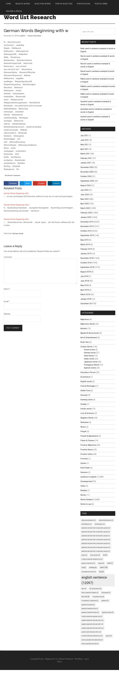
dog (101, 571)
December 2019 (87, 222)
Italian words (89, 359)
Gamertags (106, 592)
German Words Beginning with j (16, 219)
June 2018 (84, 281)
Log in (86, 659)
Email (6, 301)
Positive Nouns (86, 449)
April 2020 (84, 204)
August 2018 (85, 272)
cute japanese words (89, 571)
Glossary (84, 395)
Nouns (83, 427)
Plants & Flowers (87, 440)
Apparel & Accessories (89, 333)
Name (7, 289)
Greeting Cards (86, 400)
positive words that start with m (91, 632)
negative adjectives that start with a (92, 620)
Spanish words (90, 368)
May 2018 (84, 285)
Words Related (86, 499)
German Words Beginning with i (16, 193)
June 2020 (84, 194)
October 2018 (86, 263)
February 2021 (86, 158)
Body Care (84, 342)
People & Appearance (89, 436)
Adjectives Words (87, 324)
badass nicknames (88, 563)
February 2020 (86, 213)
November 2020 (87, 172)
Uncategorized (86, 481)
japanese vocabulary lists (90, 608)
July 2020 (84, 190)
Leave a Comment (34, 36)
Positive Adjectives (88, 445)
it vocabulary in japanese (90, 600)
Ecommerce (85, 377)
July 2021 (84, 135)
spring (109, 636)
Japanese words (91, 362)
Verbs (82, 486)
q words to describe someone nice (92, 636)
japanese (105, 600)
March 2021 (85, 154)
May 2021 (84, 144)
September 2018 (87, 267)
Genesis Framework (65, 659)
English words (86, 381)
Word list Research (30, 17)
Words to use (85, 504)
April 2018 (84, 290)
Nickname (84, 422)
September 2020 (87, 181)
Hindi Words (89, 356)
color (103, 567)
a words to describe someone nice (92, 559)
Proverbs (84, 459)
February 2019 (86, 249)
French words (89, 350)
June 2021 (84, 140)
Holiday (83, 404)
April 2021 (84, 149)
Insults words (86, 409)
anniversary (95, 555)
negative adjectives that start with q (92, 628)
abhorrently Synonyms (106, 520)
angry (84, 555)
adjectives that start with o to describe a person (96, 543)
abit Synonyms (100, 524)
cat (84, 567)
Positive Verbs (86, 454)
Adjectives (84, 319)
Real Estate (85, 468)
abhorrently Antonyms (89, 520)
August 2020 (85, 185)
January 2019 (85, 253)
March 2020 (85, 208)
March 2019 (85, 244)
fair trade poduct (95, 588)
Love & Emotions (87, 413)
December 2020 (87, 167)
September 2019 (87, 235)
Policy (59, 662)
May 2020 (84, 199)
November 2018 (87, 258)
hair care (85, 596)
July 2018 (84, 276)
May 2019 (84, 240)
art (105, 555)
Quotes (83, 463)
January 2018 (85, 299)
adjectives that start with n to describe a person (96, 539)
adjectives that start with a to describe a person (96, 528)
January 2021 (85, 163)
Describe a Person (88, 372)
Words (83, 495)
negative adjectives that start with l (92, 624)
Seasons (84, 472)
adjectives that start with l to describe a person (96, 536)
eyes (84, 588)
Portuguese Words (91, 365)
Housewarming (98, 596)
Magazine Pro (50, 659)
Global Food (85, 390)
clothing (93, 567)
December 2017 (87, 303)
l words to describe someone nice (92, 616)
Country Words (86, 347)
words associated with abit (90, 643)
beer (110, 563)
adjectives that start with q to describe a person (96, 547)
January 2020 (85, 217)
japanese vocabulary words (90, 612)
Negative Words (87, 418)
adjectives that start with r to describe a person (96, 551)
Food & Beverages (88, 386)
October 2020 (86, 176)
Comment (8, 257)
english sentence (94, 580)
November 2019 (87, 226)
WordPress (78, 659)
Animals (83, 328)
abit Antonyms (86, 524)
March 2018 (85, 294)
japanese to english (88, 604)
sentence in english (88, 477)
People (83, 431)
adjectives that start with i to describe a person (96, 532)
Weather (83, 490)
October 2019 (86, 231)
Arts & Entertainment (88, 337)
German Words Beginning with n (16, 205)
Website (7, 314)
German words (17, 233)
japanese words (107, 612)
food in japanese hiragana (90, 592)
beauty (101, 563)
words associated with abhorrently (92, 640)
